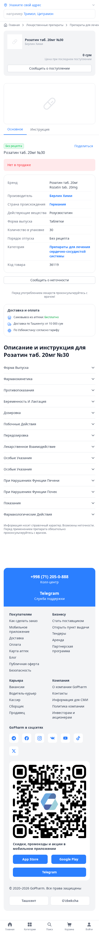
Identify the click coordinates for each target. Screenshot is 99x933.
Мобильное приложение (19, 629)
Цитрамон (45, 14)
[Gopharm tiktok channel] (78, 738)
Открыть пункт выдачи (70, 627)
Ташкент (29, 900)
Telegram (49, 593)
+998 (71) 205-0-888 (49, 576)
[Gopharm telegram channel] (13, 738)
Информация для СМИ (70, 700)
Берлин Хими (34, 44)
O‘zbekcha (70, 900)
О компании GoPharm (69, 687)
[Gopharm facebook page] (26, 738)
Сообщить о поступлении (49, 68)
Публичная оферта (24, 664)
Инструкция (40, 129)
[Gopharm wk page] (52, 738)
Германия (58, 204)
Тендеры (59, 633)
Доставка (16, 638)
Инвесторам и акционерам (63, 714)
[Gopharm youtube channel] (65, 738)
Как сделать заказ (23, 621)
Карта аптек (19, 651)
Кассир (14, 700)
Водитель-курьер (22, 693)
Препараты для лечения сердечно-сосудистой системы (70, 251)
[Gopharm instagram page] (39, 738)
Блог (12, 657)
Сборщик (16, 706)
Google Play (68, 859)
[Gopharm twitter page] (13, 751)
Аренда (58, 640)
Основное (15, 129)
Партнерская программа (62, 648)
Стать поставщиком (68, 621)
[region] (49, 103)
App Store (30, 859)
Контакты (59, 693)
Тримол (29, 14)
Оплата (15, 644)
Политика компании (68, 706)
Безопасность (20, 670)
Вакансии (16, 687)
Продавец (17, 712)
